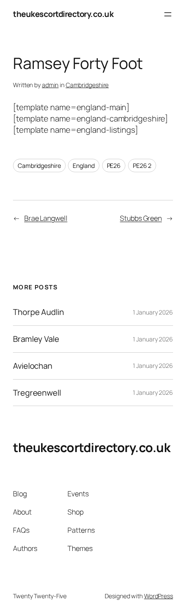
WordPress (158, 596)
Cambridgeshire (87, 85)
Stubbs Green (141, 218)
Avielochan (32, 365)
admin (50, 85)
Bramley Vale (36, 339)
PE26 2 (142, 165)
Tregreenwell (37, 392)
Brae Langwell (45, 218)
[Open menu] (168, 14)
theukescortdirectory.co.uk (63, 14)
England (83, 165)
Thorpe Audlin (38, 312)
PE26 (114, 165)
